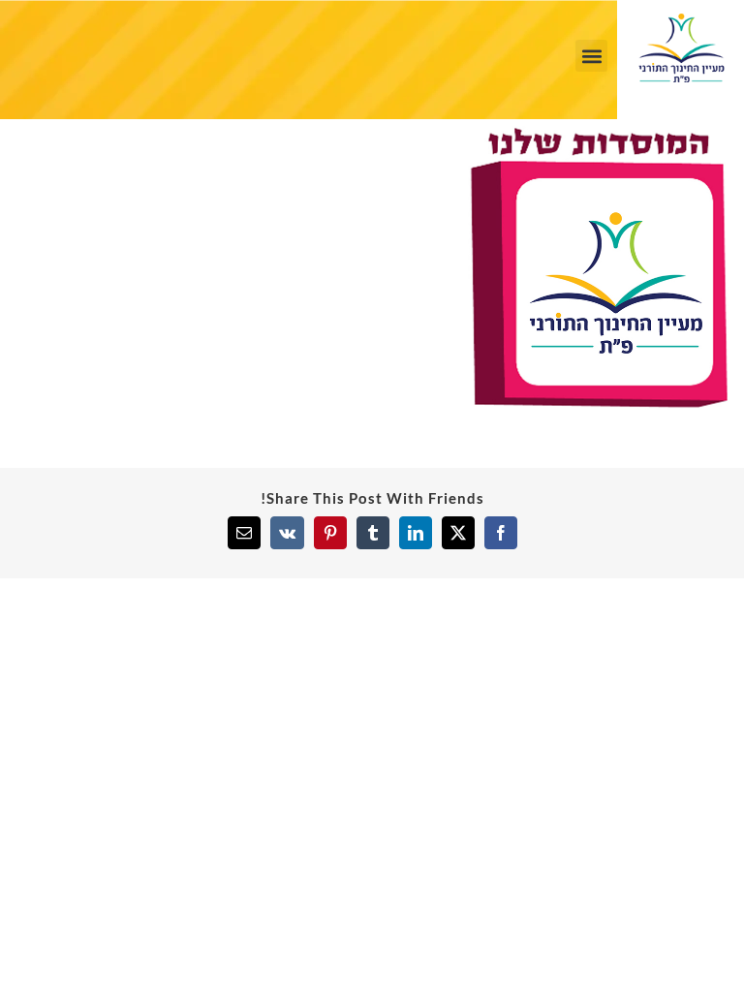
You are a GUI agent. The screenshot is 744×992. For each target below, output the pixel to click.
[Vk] (287, 532)
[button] (591, 56)
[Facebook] (500, 532)
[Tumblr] (372, 532)
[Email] (244, 532)
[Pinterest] (330, 532)
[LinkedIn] (415, 532)
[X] (458, 532)
